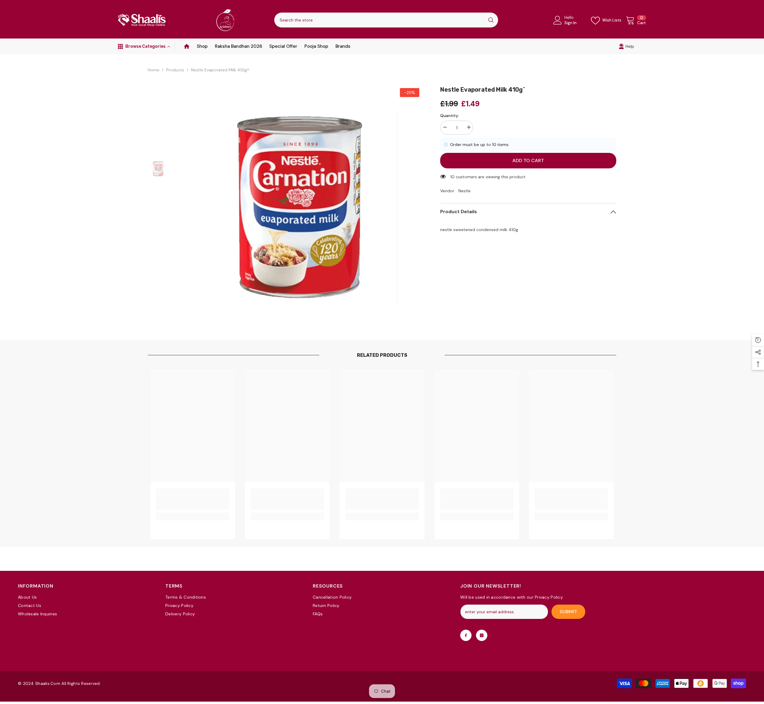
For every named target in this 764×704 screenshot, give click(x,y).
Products (175, 70)
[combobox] (379, 20)
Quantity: (449, 115)
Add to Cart (528, 160)
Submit (568, 611)
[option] (300, 204)
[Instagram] (481, 635)
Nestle (464, 190)
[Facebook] (466, 635)
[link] (626, 46)
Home (153, 70)
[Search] (386, 20)
